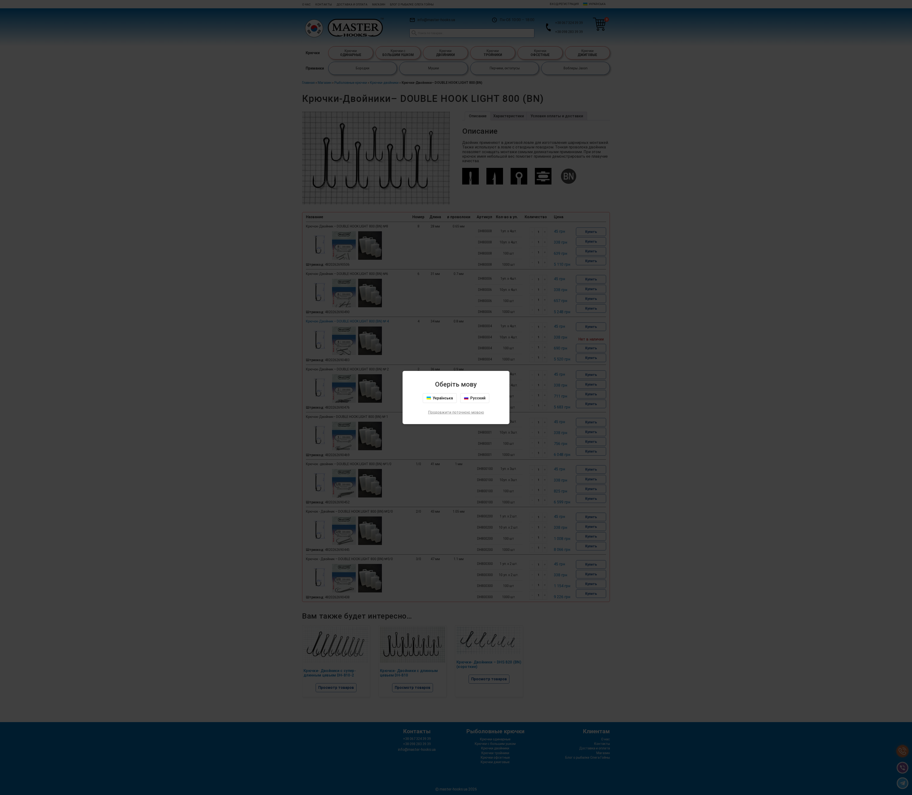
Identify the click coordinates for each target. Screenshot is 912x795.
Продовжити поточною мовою (456, 412)
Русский (477, 398)
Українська (443, 398)
